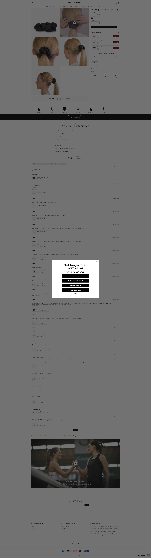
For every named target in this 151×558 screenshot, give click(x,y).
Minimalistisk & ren (75, 285)
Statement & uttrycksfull (75, 280)
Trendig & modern (75, 290)
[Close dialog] (98, 262)
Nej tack (75, 293)
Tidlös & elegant (75, 276)
